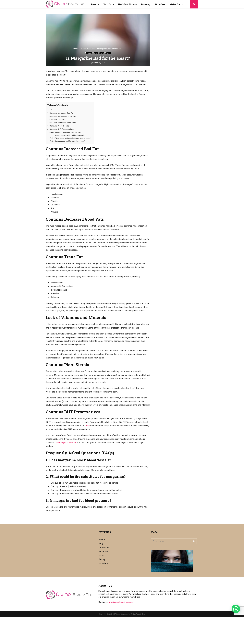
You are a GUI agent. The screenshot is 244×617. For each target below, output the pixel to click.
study (87, 425)
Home (102, 539)
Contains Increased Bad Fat (61, 113)
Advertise (103, 551)
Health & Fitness (127, 4)
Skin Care (159, 4)
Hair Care (108, 4)
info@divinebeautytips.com (121, 602)
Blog (101, 543)
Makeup (145, 4)
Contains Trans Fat (57, 119)
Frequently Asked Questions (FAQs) (64, 132)
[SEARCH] (194, 541)
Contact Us (104, 547)
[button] (236, 609)
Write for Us (177, 4)
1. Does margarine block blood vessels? (69, 135)
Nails (101, 555)
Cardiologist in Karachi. (65, 442)
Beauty (95, 4)
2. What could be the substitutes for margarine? (72, 138)
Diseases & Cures (91, 53)
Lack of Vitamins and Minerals (62, 122)
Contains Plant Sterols (59, 126)
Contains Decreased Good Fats (62, 116)
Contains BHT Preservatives (61, 129)
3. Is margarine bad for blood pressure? (69, 141)
